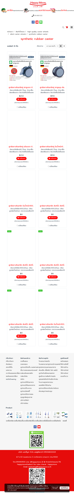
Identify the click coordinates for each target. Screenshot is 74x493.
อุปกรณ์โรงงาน (25, 388)
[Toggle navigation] (72, 27)
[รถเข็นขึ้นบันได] (47, 415)
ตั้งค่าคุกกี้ (55, 488)
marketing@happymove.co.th (39, 467)
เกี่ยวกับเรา (10, 361)
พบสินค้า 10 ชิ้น (12, 46)
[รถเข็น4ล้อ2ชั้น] (18, 415)
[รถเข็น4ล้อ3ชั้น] (29, 415)
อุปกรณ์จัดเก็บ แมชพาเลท (29, 367)
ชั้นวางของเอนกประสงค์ (28, 370)
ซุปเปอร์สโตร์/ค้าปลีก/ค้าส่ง (48, 379)
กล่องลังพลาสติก (26, 373)
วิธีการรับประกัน (66, 373)
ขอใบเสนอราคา (66, 361)
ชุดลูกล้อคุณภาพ (26, 397)
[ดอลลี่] (64, 415)
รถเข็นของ (24, 361)
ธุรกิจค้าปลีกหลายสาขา (47, 373)
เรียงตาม (41, 46)
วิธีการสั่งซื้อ (65, 364)
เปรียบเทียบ (22, 107)
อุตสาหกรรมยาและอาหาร (47, 367)
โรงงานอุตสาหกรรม (46, 382)
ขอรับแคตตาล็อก (12, 376)
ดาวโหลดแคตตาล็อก (13, 373)
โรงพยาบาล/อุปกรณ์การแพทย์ (49, 364)
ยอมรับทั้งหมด (64, 488)
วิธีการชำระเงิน (66, 367)
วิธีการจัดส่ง (65, 370)
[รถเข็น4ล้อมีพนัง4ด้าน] (56, 415)
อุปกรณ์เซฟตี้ (25, 391)
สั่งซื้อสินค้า (22, 99)
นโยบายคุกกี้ (13, 490)
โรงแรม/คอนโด (44, 361)
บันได (22, 379)
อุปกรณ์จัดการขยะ (26, 394)
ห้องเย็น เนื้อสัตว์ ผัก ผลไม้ (48, 370)
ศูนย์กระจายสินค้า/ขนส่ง (47, 376)
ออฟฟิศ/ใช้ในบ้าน (45, 385)
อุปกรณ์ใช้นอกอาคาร (27, 385)
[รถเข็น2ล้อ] (38, 415)
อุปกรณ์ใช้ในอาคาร (27, 382)
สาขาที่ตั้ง (9, 367)
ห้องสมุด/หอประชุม (45, 391)
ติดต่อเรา (9, 364)
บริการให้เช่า (24, 400)
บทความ (9, 370)
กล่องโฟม (24, 376)
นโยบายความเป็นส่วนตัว (42, 488)
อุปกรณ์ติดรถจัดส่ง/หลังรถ (49, 388)
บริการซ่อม (24, 403)
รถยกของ (24, 364)
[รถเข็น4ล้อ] (9, 415)
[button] (62, 27)
